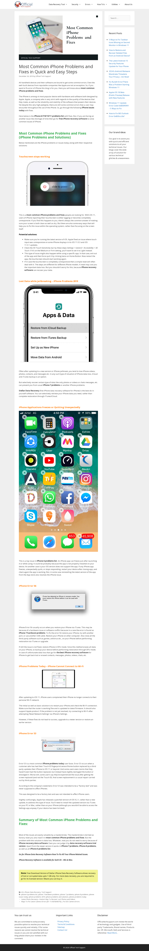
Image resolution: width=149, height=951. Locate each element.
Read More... (112, 933)
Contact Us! (62, 930)
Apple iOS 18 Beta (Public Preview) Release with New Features (119, 95)
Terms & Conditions (65, 924)
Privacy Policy (63, 921)
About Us (128, 4)
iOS (22, 892)
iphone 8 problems (81, 894)
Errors (87, 4)
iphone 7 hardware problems (48, 894)
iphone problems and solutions (57, 897)
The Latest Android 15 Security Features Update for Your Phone (119, 63)
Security (75, 4)
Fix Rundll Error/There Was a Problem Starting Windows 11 (119, 85)
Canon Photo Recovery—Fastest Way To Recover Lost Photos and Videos (48, 899)
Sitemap (61, 927)
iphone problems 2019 (37, 897)
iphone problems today (77, 897)
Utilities (115, 4)
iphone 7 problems (67, 894)
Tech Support (46, 892)
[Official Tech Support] (23, 4)
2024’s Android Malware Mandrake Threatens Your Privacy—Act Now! (119, 74)
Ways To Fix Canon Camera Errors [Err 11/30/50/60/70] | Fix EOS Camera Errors (50, 902)
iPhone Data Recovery (33, 892)
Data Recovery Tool (57, 4)
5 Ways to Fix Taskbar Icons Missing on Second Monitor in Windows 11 (119, 42)
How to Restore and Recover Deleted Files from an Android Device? (119, 53)
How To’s (101, 4)
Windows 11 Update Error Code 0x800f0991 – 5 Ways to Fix (119, 106)
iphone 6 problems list (29, 894)
